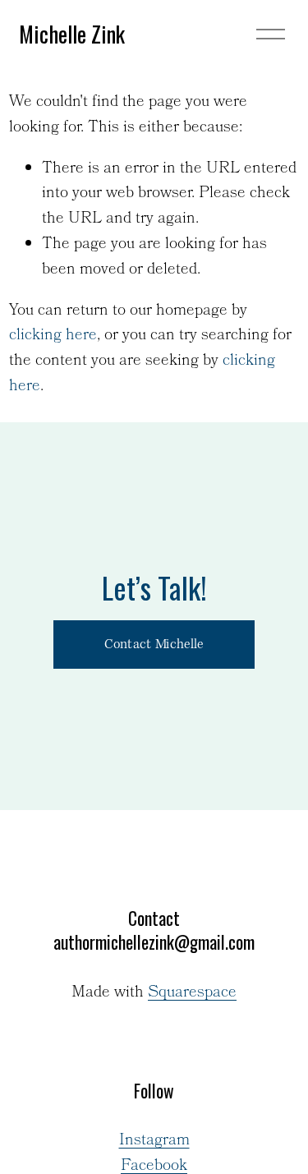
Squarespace (192, 993)
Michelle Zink (72, 33)
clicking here (53, 335)
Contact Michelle (153, 644)
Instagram (154, 1141)
